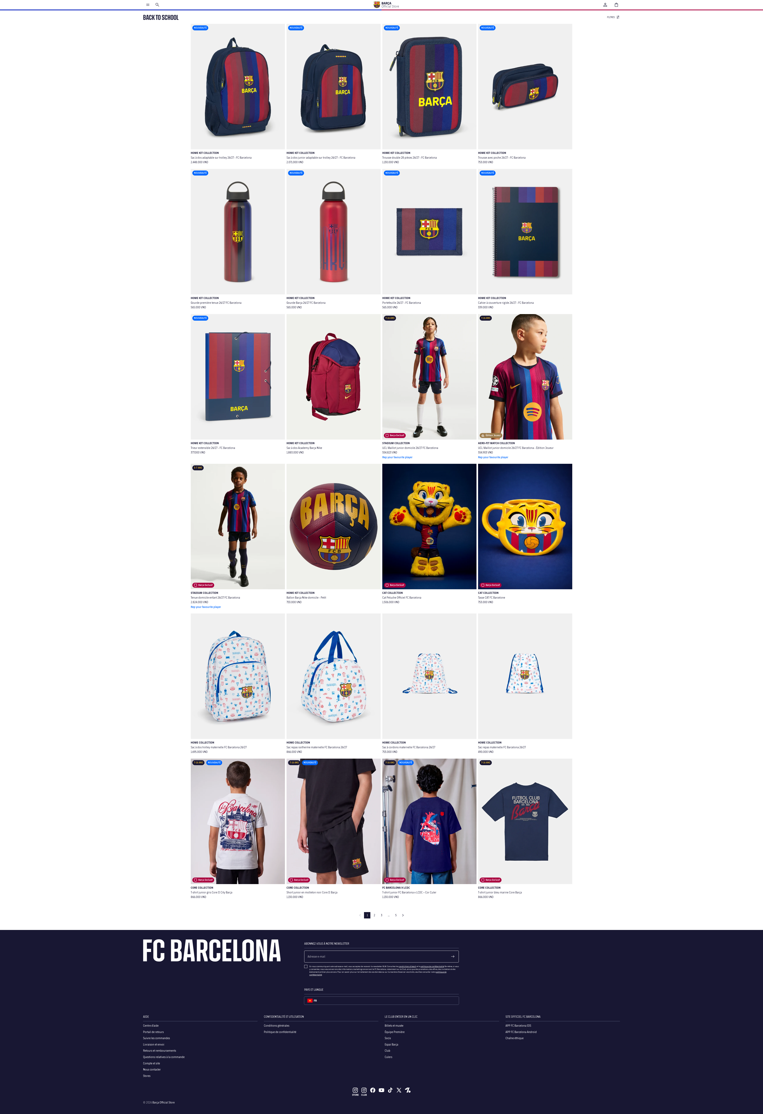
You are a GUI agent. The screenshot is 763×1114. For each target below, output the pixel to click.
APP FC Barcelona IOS (518, 1025)
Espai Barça (391, 1044)
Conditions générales (276, 1025)
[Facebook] (373, 1090)
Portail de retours (153, 1032)
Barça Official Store (163, 1102)
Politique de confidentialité (280, 1032)
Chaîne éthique (514, 1038)
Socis (388, 1038)
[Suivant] (403, 915)
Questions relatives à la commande (164, 1057)
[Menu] (148, 5)
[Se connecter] (605, 4)
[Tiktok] (390, 1090)
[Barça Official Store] (386, 5)
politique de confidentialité (432, 966)
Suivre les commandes (156, 1038)
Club (387, 1050)
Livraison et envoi (153, 1044)
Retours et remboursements (159, 1050)
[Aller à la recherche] (157, 5)
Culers (388, 1057)
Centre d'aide (151, 1025)
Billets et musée (394, 1025)
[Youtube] (381, 1090)
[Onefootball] (408, 1090)
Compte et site (151, 1063)
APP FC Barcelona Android (521, 1032)
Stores (146, 1075)
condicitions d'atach (407, 966)
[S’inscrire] (453, 956)
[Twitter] (399, 1090)
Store (355, 1094)
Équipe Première (395, 1032)
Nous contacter (152, 1069)
